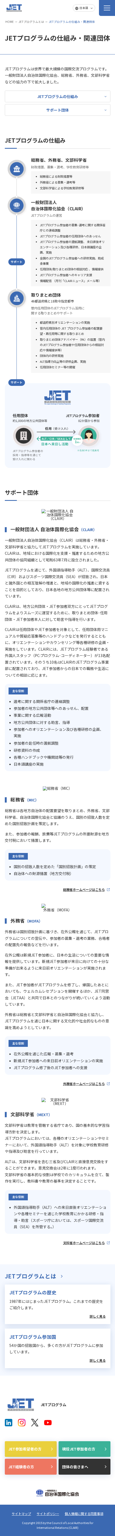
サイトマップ (21, 1513)
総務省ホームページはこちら (84, 889)
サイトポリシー (48, 1513)
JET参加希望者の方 (24, 1449)
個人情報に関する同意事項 (84, 1513)
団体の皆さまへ (75, 1466)
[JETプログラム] (21, 1404)
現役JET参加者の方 (78, 1449)
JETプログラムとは (31, 22)
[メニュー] (107, 8)
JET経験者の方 (21, 1466)
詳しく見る (98, 1316)
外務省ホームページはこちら (84, 1083)
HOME (9, 22)
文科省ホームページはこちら (84, 1242)
